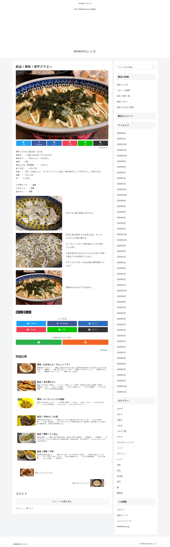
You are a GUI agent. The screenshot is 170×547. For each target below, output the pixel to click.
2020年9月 (121, 347)
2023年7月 (121, 257)
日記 (119, 470)
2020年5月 (121, 364)
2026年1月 (121, 139)
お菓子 (119, 420)
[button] (153, 67)
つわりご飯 (121, 431)
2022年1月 (121, 341)
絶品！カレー (122, 102)
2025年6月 (121, 167)
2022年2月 (121, 336)
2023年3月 (121, 274)
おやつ (119, 414)
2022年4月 (121, 324)
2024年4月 (121, 212)
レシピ (119, 459)
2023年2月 (121, 279)
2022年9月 (121, 296)
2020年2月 (121, 381)
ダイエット (121, 454)
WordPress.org (123, 527)
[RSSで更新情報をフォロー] (85, 342)
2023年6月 (121, 263)
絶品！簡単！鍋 (123, 96)
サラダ (119, 437)
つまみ (28, 312)
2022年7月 (121, 307)
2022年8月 (121, 302)
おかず (20, 312)
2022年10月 (122, 291)
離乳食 (119, 493)
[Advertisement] (85, 29)
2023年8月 (121, 251)
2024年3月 (121, 218)
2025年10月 (122, 156)
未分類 (119, 476)
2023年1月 (121, 285)
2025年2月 (121, 178)
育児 (119, 482)
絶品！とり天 (122, 85)
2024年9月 (121, 201)
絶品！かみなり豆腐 (125, 107)
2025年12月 (122, 144)
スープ (119, 448)
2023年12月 (122, 234)
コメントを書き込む (62, 501)
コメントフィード (124, 521)
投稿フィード (122, 515)
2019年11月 (122, 392)
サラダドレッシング (125, 442)
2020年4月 (121, 369)
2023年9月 (121, 246)
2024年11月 (122, 189)
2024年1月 (121, 229)
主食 (119, 465)
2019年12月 (122, 386)
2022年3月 (121, 330)
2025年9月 (121, 161)
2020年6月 (121, 358)
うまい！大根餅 (123, 90)
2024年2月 (121, 223)
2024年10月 (122, 195)
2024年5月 (121, 206)
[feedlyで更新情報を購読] (39, 342)
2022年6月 (121, 313)
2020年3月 (121, 375)
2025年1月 (121, 184)
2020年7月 (121, 353)
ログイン (120, 510)
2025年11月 (122, 150)
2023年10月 (122, 240)
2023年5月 (121, 268)
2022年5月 (121, 319)
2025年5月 (121, 172)
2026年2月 (121, 133)
